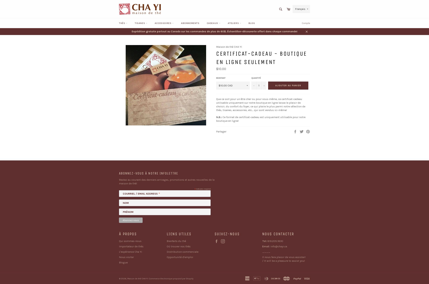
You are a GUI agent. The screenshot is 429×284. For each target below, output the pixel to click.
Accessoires (163, 23)
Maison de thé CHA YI (137, 278)
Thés (122, 23)
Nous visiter (126, 257)
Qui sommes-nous (130, 241)
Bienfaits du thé (176, 241)
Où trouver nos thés (179, 246)
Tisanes (140, 23)
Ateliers (233, 23)
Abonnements (190, 23)
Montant (221, 78)
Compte (306, 23)
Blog (252, 23)
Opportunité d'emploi (180, 257)
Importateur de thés (131, 246)
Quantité (256, 78)
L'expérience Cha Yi (130, 251)
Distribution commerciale (182, 251)
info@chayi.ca (278, 246)
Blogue (123, 262)
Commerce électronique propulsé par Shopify (171, 278)
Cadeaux (213, 23)
